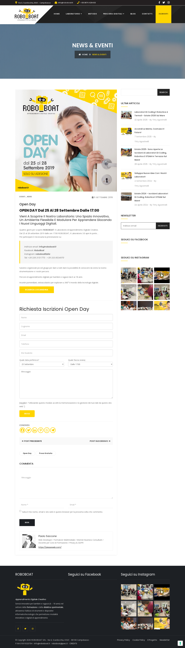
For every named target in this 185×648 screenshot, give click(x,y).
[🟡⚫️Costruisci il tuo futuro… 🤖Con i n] (145, 309)
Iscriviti (163, 14)
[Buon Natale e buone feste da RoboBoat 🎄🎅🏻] (162, 275)
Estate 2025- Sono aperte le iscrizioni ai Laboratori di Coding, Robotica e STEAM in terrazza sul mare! (150, 154)
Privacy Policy (123, 640)
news (29, 197)
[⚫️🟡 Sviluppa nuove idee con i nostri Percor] (162, 292)
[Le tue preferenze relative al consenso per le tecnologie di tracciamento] (180, 643)
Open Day (27, 453)
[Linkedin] (34, 430)
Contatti (147, 14)
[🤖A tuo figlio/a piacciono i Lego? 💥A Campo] (145, 275)
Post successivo (99, 441)
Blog (133, 14)
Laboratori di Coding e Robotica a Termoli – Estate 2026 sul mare (151, 114)
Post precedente (33, 441)
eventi (22, 197)
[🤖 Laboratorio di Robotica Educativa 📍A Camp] (129, 292)
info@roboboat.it (65, 2)
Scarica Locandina (36, 289)
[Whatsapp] (47, 430)
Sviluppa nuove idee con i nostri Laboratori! (150, 175)
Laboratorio (73, 14)
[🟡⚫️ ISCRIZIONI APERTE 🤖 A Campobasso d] (129, 309)
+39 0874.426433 (88, 2)
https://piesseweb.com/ (49, 547)
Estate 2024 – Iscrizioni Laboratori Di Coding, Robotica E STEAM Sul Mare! (151, 197)
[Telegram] (53, 430)
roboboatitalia (42, 254)
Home (57, 14)
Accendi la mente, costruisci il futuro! (149, 131)
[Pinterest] (40, 430)
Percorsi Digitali (112, 14)
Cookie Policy (138, 640)
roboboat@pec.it (60, 643)
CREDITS (73, 643)
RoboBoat (39, 250)
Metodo (92, 14)
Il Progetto (152, 640)
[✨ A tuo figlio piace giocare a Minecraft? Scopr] (129, 275)
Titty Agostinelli (159, 119)
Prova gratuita (45, 453)
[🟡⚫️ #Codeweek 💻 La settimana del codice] (145, 292)
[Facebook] (22, 430)
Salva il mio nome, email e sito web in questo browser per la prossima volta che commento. (62, 512)
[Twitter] (28, 430)
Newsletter (165, 640)
